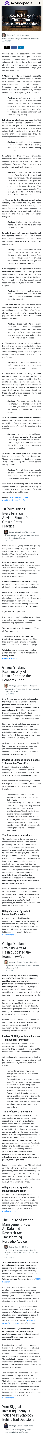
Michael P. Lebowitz (29, 686)
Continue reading (9, 658)
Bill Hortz (25, 1247)
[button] (7, 47)
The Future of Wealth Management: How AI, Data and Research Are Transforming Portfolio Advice (21, 1252)
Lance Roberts (27, 1426)
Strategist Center (15, 686)
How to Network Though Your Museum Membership (20, 38)
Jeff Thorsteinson (28, 532)
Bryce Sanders (25, 35)
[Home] (18, 3)
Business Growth (13, 35)
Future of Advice (15, 1247)
